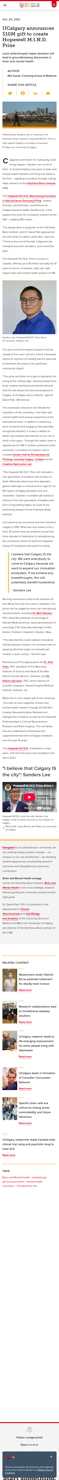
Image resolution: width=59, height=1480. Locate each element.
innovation (8, 1186)
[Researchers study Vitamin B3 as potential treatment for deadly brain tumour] (9, 980)
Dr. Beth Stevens (42, 613)
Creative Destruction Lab (17, 464)
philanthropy (39, 1177)
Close (51, 1459)
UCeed (39, 459)
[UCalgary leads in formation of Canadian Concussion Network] (9, 1078)
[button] (12, 92)
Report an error (29, 1445)
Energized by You (27, 1186)
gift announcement (13, 1182)
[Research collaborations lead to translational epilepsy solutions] (9, 1012)
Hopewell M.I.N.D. (18, 748)
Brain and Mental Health (16, 1177)
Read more (25, 990)
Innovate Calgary (24, 459)
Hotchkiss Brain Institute (41, 183)
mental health (34, 1182)
